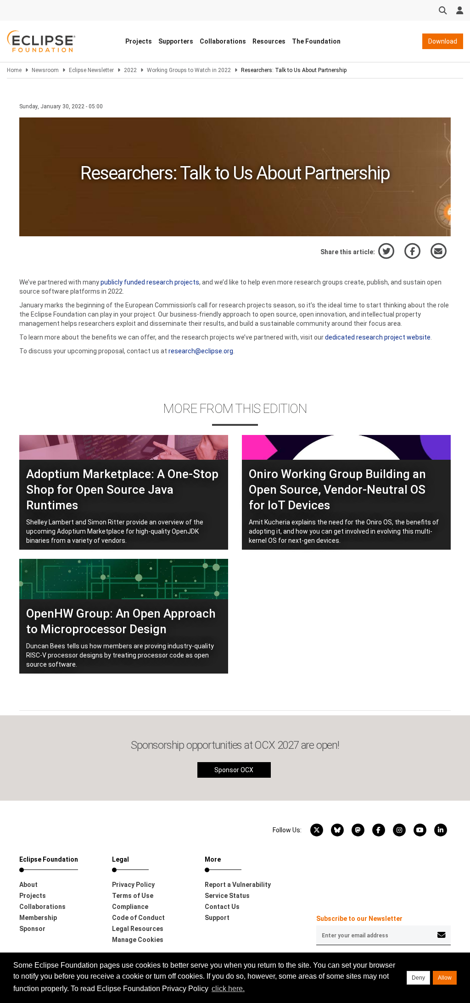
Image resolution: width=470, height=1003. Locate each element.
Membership (38, 917)
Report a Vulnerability (238, 884)
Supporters (175, 41)
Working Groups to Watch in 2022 (189, 70)
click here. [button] (228, 988)
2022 (130, 70)
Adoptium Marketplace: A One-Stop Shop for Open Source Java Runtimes (122, 489)
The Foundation (316, 41)
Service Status (227, 895)
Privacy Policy (133, 884)
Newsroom (45, 70)
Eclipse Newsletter (91, 70)
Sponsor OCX (233, 770)
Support (217, 917)
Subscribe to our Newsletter (359, 918)
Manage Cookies (137, 939)
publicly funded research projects (150, 282)
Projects (138, 41)
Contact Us (222, 906)
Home (14, 70)
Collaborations (223, 41)
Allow (445, 978)
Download (442, 41)
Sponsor (32, 928)
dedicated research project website (378, 337)
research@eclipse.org (200, 351)
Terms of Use (132, 895)
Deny (418, 978)
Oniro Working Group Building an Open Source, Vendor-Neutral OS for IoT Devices (337, 489)
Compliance (130, 906)
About (28, 884)
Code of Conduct (138, 917)
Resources (268, 41)
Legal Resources (137, 928)
